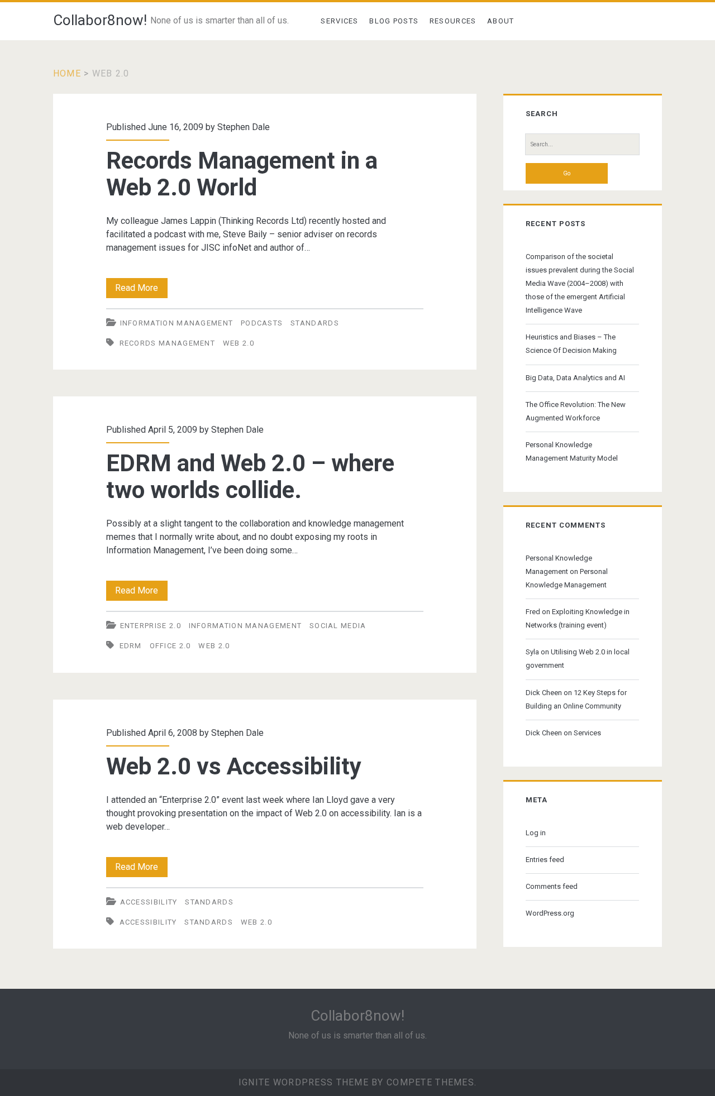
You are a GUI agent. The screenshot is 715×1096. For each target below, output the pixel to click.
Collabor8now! (100, 20)
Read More (141, 290)
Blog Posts (393, 21)
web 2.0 (238, 343)
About (500, 21)
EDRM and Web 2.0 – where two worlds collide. (250, 476)
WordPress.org (550, 913)
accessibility (149, 902)
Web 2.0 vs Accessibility (233, 766)
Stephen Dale (243, 127)
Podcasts (262, 323)
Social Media (337, 625)
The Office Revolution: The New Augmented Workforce (576, 411)
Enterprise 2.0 (150, 625)
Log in (536, 833)
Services (339, 21)
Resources (453, 21)
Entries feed (545, 859)
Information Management (176, 323)
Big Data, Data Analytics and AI (575, 378)
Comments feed (552, 886)
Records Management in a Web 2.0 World (242, 174)
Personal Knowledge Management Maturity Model (572, 451)
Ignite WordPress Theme (304, 1082)
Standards (314, 323)
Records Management (167, 343)
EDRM (131, 646)
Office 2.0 (170, 646)
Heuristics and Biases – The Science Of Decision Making (571, 344)
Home (67, 73)
